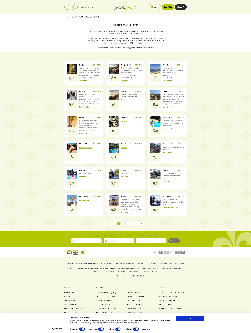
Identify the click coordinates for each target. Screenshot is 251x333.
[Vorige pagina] (114, 223)
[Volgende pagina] (136, 223)
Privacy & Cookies (70, 312)
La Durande (84, 107)
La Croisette (84, 200)
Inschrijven (174, 241)
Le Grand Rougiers (170, 207)
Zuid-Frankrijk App (71, 304)
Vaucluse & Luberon (134, 300)
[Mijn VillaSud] (67, 7)
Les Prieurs (167, 81)
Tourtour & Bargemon (135, 304)
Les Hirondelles (169, 107)
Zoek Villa (168, 7)
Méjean (124, 100)
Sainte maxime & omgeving (106, 292)
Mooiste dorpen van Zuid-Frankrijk (171, 292)
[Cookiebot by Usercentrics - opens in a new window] (57, 329)
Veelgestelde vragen (71, 300)
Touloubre (83, 81)
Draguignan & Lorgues (135, 296)
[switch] (101, 329)
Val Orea (124, 176)
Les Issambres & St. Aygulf (105, 296)
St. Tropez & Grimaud (104, 300)
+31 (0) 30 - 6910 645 (87, 7)
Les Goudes (83, 133)
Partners (67, 296)
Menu (179, 7)
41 (132, 223)
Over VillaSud (69, 292)
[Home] (125, 7)
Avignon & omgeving (135, 312)
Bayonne (124, 81)
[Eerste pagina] (110, 223)
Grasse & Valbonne (134, 308)
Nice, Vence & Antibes (104, 312)
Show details (146, 329)
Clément (82, 176)
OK (190, 318)
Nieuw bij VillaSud (165, 304)
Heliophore (167, 152)
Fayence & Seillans (134, 292)
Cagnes (166, 181)
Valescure (125, 212)
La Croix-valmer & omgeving (106, 308)
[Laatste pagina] (141, 223)
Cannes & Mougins (103, 304)
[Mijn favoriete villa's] (73, 7)
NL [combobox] (155, 7)
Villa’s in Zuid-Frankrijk (166, 300)
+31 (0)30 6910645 (138, 276)
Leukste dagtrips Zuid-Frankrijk (170, 308)
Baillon (124, 148)
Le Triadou (125, 121)
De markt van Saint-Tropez (168, 296)
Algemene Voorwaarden (73, 308)
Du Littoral (167, 128)
